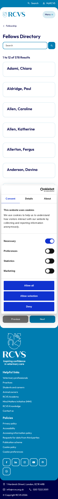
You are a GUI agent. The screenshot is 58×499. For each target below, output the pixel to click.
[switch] (49, 251)
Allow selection (29, 296)
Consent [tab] (10, 198)
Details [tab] (29, 198)
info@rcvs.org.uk (15, 489)
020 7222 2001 (40, 489)
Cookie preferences (13, 451)
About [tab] (47, 198)
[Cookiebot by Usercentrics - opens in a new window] (41, 190)
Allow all (29, 285)
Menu (48, 14)
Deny (29, 306)
